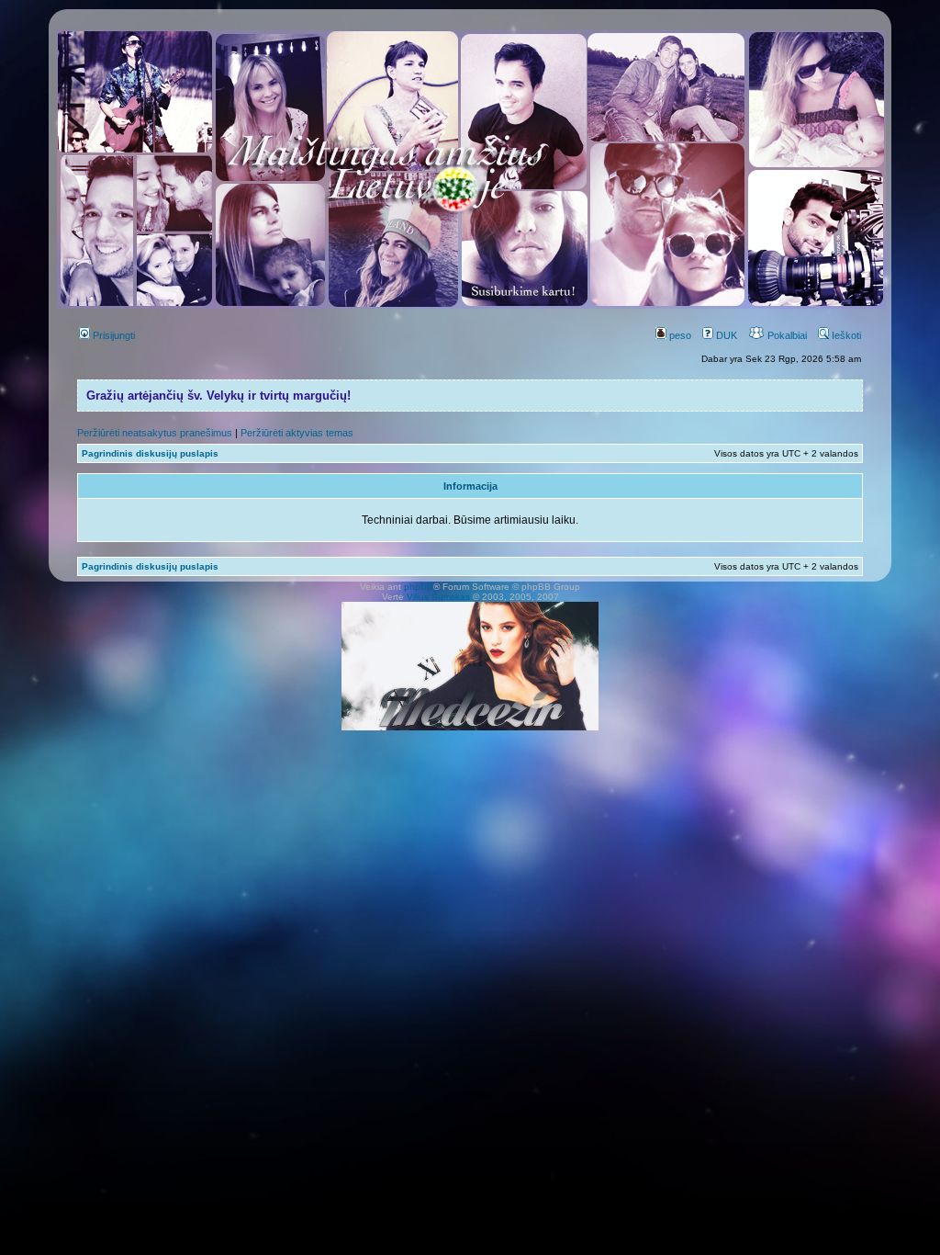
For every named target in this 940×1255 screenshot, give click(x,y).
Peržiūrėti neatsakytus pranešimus (154, 432)
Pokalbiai (786, 335)
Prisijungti (112, 335)
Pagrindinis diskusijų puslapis (150, 453)
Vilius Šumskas (438, 597)
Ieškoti (845, 335)
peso (678, 335)
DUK (725, 335)
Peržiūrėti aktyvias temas (297, 432)
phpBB (418, 587)
